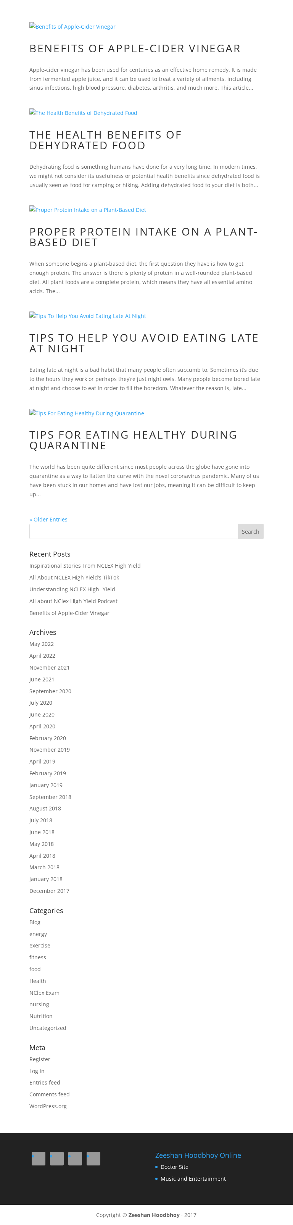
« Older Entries (48, 519)
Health (37, 981)
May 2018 (41, 843)
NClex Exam (44, 992)
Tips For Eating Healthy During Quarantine (133, 439)
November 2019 (49, 749)
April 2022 (42, 655)
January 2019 (46, 785)
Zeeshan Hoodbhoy (154, 1215)
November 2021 (49, 667)
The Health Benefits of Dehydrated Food (105, 139)
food (35, 969)
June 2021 (42, 679)
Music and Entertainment (193, 1178)
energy (38, 934)
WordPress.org (48, 1106)
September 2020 (50, 691)
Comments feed (49, 1094)
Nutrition (41, 1016)
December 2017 (49, 890)
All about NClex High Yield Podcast (73, 601)
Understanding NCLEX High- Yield (72, 589)
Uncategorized (47, 1027)
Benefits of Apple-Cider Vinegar (135, 48)
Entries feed (44, 1082)
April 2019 (42, 761)
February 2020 (47, 738)
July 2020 (40, 702)
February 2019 (47, 773)
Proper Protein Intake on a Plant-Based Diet (143, 236)
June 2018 (42, 832)
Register (39, 1059)
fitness (37, 957)
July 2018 (40, 820)
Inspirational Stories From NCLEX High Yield (85, 565)
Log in (37, 1071)
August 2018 (45, 808)
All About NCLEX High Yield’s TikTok (74, 577)
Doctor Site (174, 1166)
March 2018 (44, 867)
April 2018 (42, 855)
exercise (39, 945)
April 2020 (42, 726)
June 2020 (42, 714)
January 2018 (46, 879)
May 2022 (41, 643)
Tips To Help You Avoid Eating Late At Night (144, 342)
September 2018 (50, 797)
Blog (34, 922)
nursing (39, 1004)
